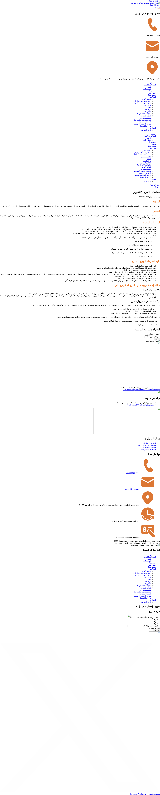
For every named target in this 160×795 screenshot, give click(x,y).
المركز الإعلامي (150, 85)
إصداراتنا (153, 128)
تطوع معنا (152, 93)
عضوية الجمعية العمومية (142, 120)
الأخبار (149, 87)
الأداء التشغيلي (146, 105)
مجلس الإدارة (146, 99)
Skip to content (154, 1)
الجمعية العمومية (145, 122)
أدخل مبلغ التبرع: (154, 626)
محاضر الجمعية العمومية (142, 124)
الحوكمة (153, 97)
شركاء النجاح (146, 89)
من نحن (153, 83)
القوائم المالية (146, 116)
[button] (156, 620)
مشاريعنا (152, 91)
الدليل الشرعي (146, 130)
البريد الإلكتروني (154, 336)
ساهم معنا (152, 95)
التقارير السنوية (145, 111)
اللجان (149, 107)
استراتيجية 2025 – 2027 (142, 103)
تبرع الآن (156, 630)
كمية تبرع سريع (154, 628)
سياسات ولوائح (146, 118)
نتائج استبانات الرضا (144, 114)
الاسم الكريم (155, 334)
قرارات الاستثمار (145, 126)
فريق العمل (147, 109)
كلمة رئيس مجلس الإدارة (142, 101)
